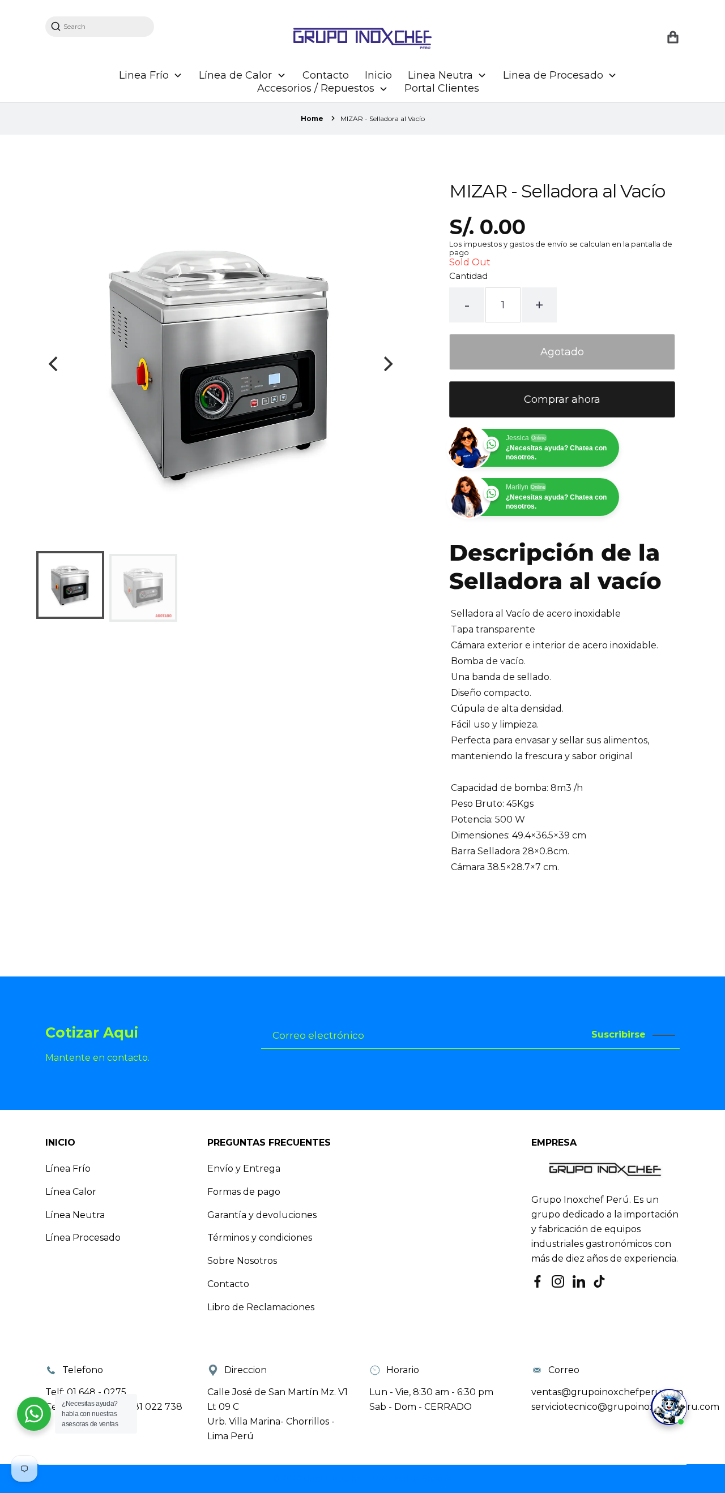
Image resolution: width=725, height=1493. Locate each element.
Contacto (228, 1284)
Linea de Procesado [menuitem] (553, 75)
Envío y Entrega (243, 1168)
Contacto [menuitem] (325, 75)
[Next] (386, 363)
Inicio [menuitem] (378, 75)
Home (312, 118)
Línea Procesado (83, 1237)
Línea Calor (70, 1191)
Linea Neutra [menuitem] (440, 75)
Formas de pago (243, 1191)
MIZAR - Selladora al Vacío (382, 118)
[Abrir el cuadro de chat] (669, 1407)
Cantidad (468, 275)
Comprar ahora (562, 399)
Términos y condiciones (259, 1237)
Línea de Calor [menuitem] (235, 75)
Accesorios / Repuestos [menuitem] (315, 88)
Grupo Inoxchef (335, 1479)
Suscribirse (618, 1034)
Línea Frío (68, 1168)
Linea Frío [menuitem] (144, 75)
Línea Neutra (75, 1215)
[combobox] (105, 26)
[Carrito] (673, 38)
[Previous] (54, 363)
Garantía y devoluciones (262, 1215)
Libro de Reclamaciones (260, 1307)
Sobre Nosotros (242, 1260)
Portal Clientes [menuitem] (441, 88)
